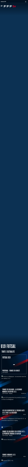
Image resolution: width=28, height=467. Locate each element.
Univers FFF (3, 1)
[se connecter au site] (25, 1)
